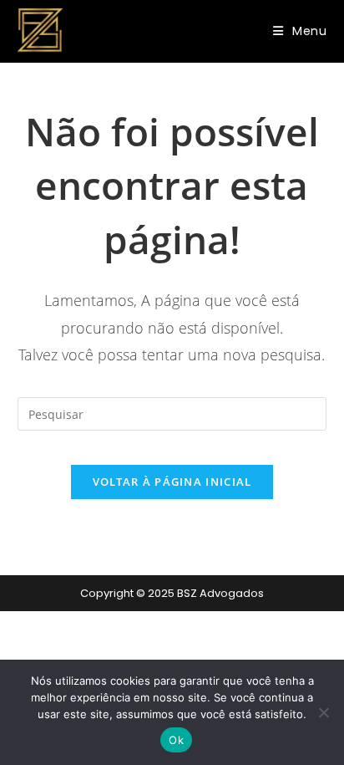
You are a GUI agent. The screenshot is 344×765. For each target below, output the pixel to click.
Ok (176, 740)
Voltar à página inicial (172, 481)
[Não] (323, 712)
